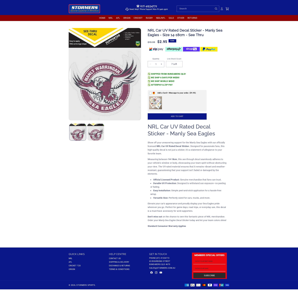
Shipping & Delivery (119, 262)
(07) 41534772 (148, 6)
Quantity (155, 59)
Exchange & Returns (119, 266)
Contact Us (115, 259)
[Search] (216, 9)
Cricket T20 (75, 266)
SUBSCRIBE (209, 275)
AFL (70, 262)
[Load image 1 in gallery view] (77, 132)
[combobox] (198, 9)
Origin (72, 269)
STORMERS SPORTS (85, 285)
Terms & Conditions (119, 269)
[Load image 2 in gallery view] (95, 132)
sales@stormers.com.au (162, 268)
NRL (70, 259)
